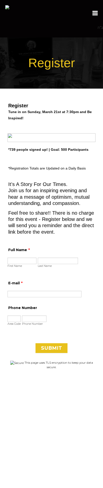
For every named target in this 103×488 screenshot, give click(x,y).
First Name (15, 266)
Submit (51, 348)
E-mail (15, 283)
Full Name (19, 250)
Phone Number (22, 308)
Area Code (14, 323)
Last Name (45, 266)
